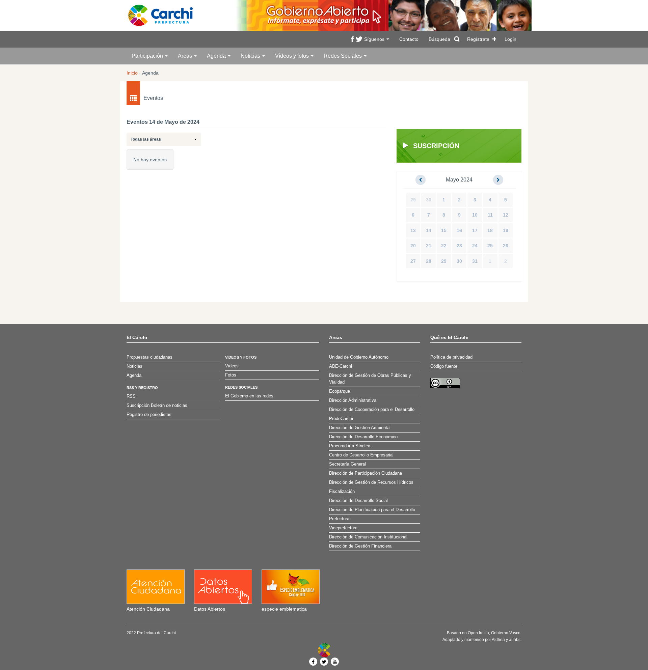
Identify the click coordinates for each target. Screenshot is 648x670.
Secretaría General (347, 464)
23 (459, 245)
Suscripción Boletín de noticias (157, 405)
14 (428, 230)
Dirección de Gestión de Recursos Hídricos (371, 482)
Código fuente (443, 366)
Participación (148, 56)
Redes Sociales (343, 56)
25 (490, 245)
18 (490, 230)
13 (413, 230)
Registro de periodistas (149, 414)
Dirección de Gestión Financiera (360, 546)
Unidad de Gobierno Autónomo (358, 357)
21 (428, 245)
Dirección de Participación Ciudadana (365, 473)
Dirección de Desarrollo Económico (363, 437)
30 (428, 199)
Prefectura (339, 519)
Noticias (251, 56)
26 (505, 245)
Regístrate (478, 39)
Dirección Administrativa (352, 400)
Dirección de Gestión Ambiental (359, 427)
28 (428, 261)
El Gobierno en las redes (249, 396)
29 (413, 199)
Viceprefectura (343, 528)
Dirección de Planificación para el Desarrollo (372, 509)
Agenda (217, 56)
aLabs (514, 639)
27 (413, 261)
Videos (232, 366)
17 (475, 230)
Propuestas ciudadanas (149, 357)
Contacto (408, 39)
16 (459, 230)
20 (413, 245)
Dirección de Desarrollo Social (358, 500)
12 (505, 215)
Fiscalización (342, 491)
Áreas (185, 56)
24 (475, 245)
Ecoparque (339, 391)
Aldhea (498, 639)
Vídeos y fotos (292, 56)
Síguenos (375, 39)
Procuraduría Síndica (349, 446)
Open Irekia (478, 633)
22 (444, 245)
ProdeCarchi (341, 418)
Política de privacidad (451, 357)
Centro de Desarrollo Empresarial (361, 455)
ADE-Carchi (340, 366)
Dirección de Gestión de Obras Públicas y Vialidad (370, 379)
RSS (131, 396)
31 (475, 261)
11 (490, 215)
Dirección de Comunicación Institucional (368, 537)
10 (475, 215)
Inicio (132, 73)
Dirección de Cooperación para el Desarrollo (371, 409)
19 (505, 230)
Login (510, 39)
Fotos (230, 375)
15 (444, 230)
